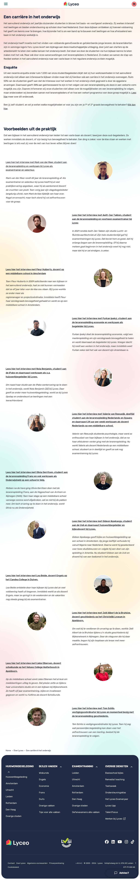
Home (8, 750)
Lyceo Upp (110, 805)
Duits (41, 799)
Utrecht (10, 790)
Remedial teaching (115, 779)
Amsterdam (12, 783)
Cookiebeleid (13, 867)
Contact (11, 863)
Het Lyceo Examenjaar (116, 799)
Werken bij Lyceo (114, 818)
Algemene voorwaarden (37, 863)
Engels (42, 779)
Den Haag (11, 809)
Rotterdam (11, 803)
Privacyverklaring (56, 863)
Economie (44, 786)
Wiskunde (44, 773)
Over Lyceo (18, 750)
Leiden (9, 796)
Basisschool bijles (114, 773)
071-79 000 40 (129, 867)
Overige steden (13, 816)
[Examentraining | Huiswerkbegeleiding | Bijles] (71, 4)
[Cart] (134, 4)
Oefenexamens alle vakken (86, 812)
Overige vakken (47, 805)
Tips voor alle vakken (49, 812)
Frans (42, 792)
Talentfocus (111, 812)
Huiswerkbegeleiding (16, 777)
